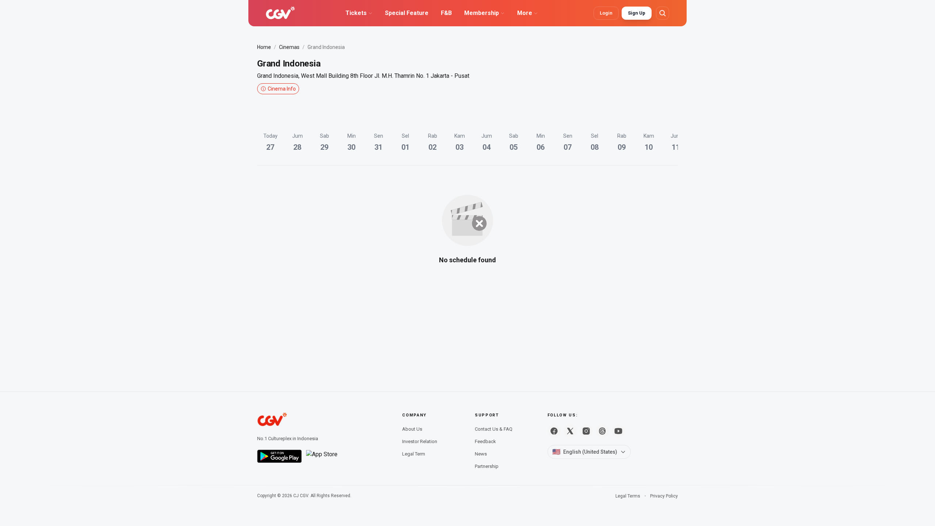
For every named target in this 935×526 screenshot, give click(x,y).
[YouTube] (618, 431)
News (481, 454)
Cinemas (289, 47)
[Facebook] (554, 431)
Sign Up (636, 13)
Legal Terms (627, 496)
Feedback (485, 441)
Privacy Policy (664, 496)
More (524, 12)
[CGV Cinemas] (280, 13)
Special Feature (406, 12)
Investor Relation (419, 441)
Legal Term (413, 454)
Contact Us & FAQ (493, 429)
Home (264, 47)
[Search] (662, 13)
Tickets (356, 12)
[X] (570, 431)
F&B (446, 12)
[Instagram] (586, 431)
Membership (481, 12)
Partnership (487, 466)
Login (606, 13)
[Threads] (602, 431)
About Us (412, 429)
